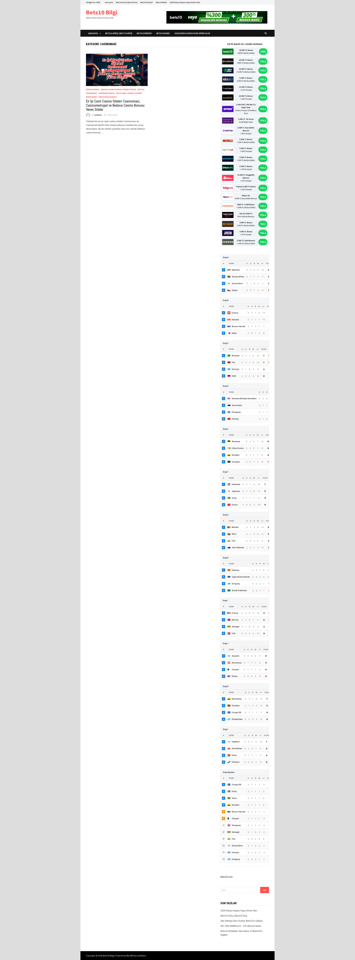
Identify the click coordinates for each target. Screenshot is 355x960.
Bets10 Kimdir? (146, 2)
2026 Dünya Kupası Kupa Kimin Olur (185, 2)
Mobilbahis (91, 97)
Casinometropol (106, 93)
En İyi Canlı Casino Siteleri (129, 93)
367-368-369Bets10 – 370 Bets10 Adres (240, 925)
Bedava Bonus (92, 89)
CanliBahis (98, 115)
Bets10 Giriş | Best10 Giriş (127, 2)
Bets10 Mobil (161, 2)
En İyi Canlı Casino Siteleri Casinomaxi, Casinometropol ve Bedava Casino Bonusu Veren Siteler (115, 105)
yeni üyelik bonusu (107, 97)
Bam (143, 955)
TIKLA (263, 61)
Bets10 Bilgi (101, 12)
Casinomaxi (91, 93)
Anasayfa (109, 2)
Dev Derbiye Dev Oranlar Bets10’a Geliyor (241, 920)
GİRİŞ (263, 51)
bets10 (141, 89)
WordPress (132, 955)
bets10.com (226, 876)
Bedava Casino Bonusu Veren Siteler (118, 89)
